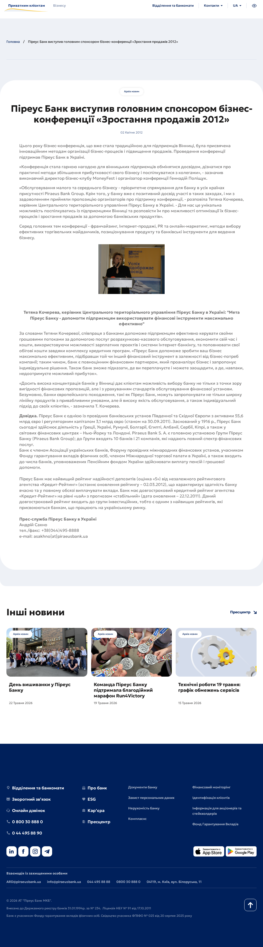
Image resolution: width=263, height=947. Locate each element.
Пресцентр (240, 612)
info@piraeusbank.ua (64, 882)
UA (235, 5)
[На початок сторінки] (250, 905)
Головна (13, 41)
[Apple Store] (208, 851)
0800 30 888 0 (128, 882)
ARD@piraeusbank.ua (23, 882)
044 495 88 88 (98, 882)
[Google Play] (241, 851)
